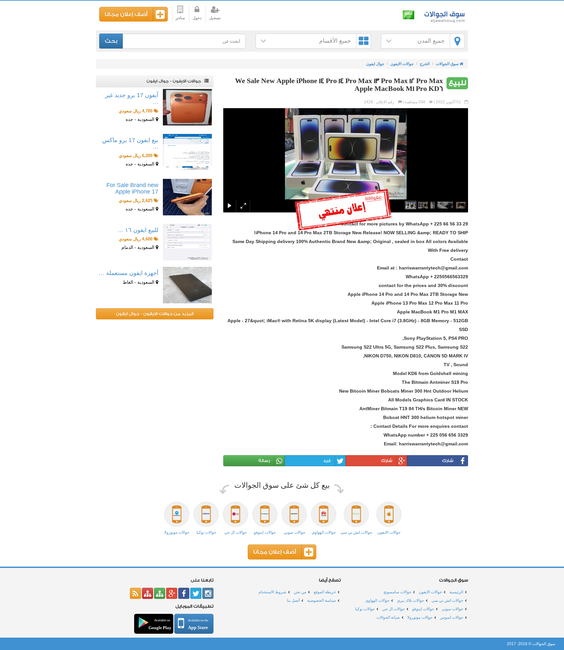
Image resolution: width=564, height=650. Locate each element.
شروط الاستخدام (272, 592)
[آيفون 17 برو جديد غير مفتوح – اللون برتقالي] (187, 107)
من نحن (300, 592)
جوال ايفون (375, 64)
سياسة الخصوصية (321, 600)
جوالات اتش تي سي (447, 600)
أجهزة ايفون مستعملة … (128, 273)
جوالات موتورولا (419, 617)
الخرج (425, 64)
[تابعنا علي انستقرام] (207, 593)
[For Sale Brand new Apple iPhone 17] (187, 197)
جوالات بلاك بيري (410, 600)
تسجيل (215, 18)
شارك (447, 460)
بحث (111, 41)
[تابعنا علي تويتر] (195, 593)
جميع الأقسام (335, 40)
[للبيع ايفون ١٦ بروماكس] (187, 242)
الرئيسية (456, 592)
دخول (197, 18)
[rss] (135, 593)
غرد (327, 460)
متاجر (180, 18)
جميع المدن (431, 40)
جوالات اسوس (451, 617)
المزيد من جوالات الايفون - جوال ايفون (155, 313)
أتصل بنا (293, 600)
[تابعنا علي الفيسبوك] (183, 593)
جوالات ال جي (393, 609)
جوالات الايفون (402, 64)
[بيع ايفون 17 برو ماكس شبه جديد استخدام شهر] (187, 152)
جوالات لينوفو (423, 609)
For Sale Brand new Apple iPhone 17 (132, 188)
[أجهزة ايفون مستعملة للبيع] (187, 285)
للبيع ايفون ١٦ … (138, 230)
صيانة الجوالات (388, 617)
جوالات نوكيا (365, 609)
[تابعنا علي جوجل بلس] (171, 593)
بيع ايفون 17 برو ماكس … (130, 143)
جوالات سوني (452, 609)
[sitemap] (159, 593)
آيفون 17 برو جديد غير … (131, 98)
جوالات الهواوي (377, 600)
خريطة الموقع (325, 592)
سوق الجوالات (443, 15)
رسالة (264, 460)
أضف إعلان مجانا (126, 14)
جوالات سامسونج (397, 592)
